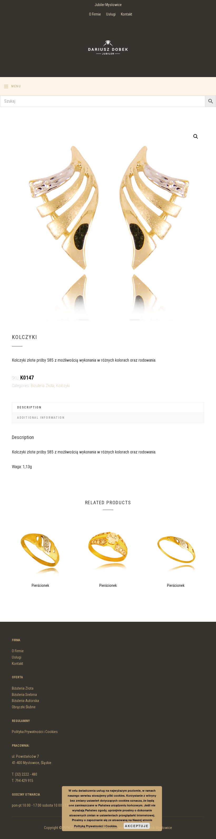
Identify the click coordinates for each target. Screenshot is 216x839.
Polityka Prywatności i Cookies (35, 732)
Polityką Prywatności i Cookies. (95, 826)
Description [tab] (29, 407)
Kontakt (126, 14)
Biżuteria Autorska (25, 701)
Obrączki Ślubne (24, 707)
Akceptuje (136, 825)
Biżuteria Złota (42, 385)
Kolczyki (63, 385)
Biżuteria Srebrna (24, 695)
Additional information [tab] (41, 418)
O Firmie (95, 14)
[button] (195, 136)
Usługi (111, 14)
